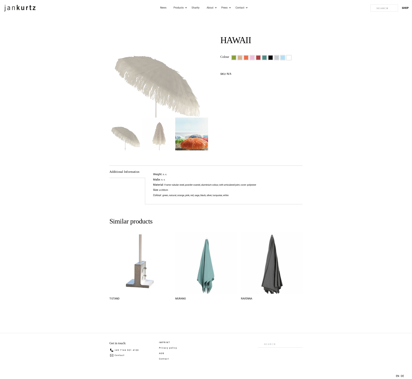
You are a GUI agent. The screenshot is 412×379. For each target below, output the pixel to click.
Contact (120, 355)
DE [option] (402, 376)
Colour (224, 56)
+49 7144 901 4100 (127, 350)
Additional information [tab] (124, 171)
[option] (402, 376)
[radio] (233, 57)
